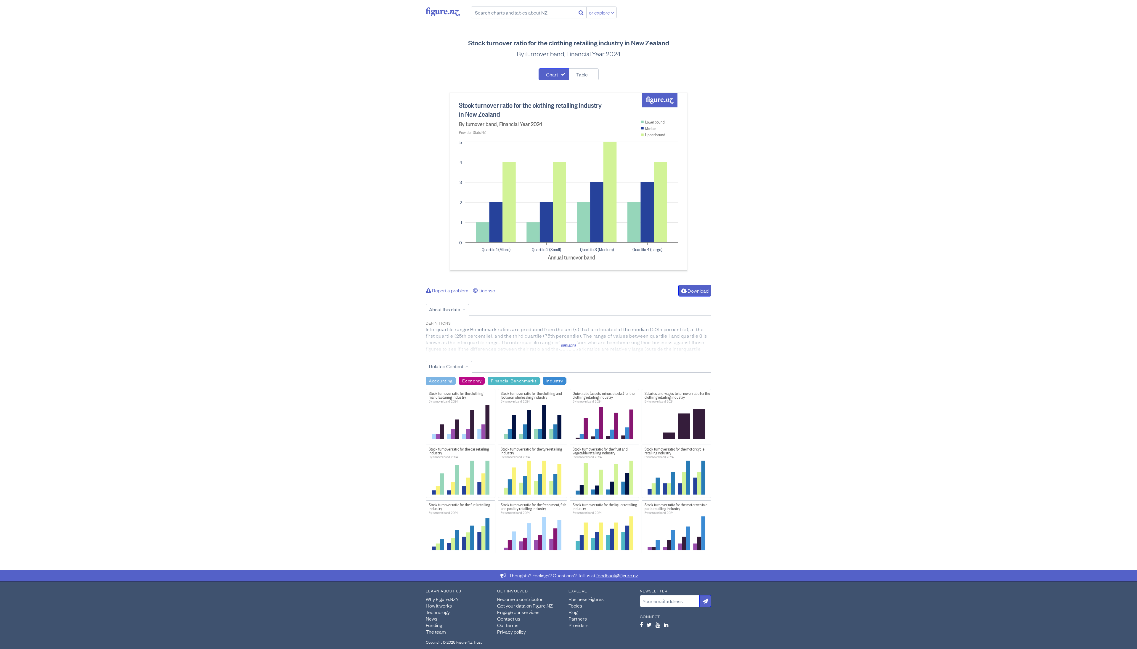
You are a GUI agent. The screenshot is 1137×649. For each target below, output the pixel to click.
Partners (577, 618)
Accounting (441, 380)
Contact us (508, 618)
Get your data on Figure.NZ (525, 605)
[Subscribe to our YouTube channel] (658, 624)
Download (698, 290)
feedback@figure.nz (617, 575)
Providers (578, 625)
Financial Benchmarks (514, 380)
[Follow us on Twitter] (649, 624)
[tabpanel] (568, 181)
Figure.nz (443, 11)
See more (568, 345)
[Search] (581, 12)
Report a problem (449, 290)
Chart (552, 74)
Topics (575, 605)
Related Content (446, 366)
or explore (600, 12)
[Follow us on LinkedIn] (666, 624)
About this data (444, 309)
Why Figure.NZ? (442, 599)
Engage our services (518, 612)
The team (436, 631)
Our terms (507, 625)
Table (582, 74)
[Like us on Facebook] (641, 624)
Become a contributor (520, 599)
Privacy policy (511, 631)
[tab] (554, 74)
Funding (434, 625)
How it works (439, 605)
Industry (554, 380)
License (486, 290)
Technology (438, 612)
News (431, 618)
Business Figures (586, 599)
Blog (572, 612)
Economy (471, 380)
